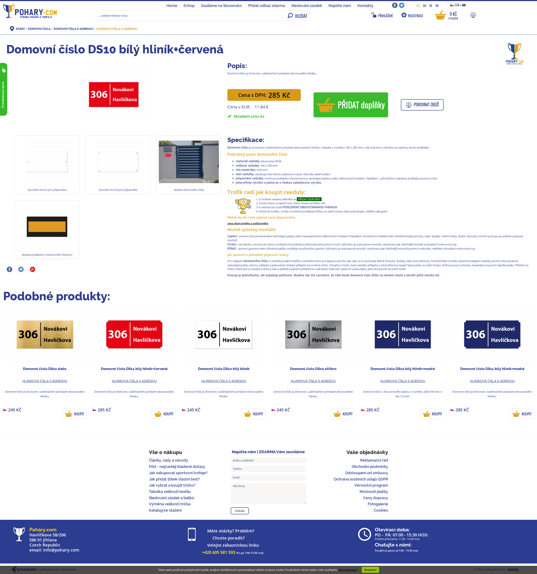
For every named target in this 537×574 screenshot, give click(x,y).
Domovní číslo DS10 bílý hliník (224, 369)
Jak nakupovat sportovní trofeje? (178, 473)
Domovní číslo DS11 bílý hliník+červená (134, 369)
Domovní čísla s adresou (73, 28)
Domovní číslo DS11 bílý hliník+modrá (492, 369)
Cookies (381, 510)
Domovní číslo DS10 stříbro (313, 369)
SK (424, 5)
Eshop (189, 5)
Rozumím (370, 570)
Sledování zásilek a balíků (171, 498)
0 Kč (453, 15)
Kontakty (365, 5)
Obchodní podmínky (370, 466)
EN (436, 5)
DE (430, 5)
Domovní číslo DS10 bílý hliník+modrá (402, 369)
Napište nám (339, 5)
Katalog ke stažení (165, 510)
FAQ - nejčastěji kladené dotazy (177, 466)
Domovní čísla (39, 28)
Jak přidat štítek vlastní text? (174, 479)
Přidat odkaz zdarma (266, 5)
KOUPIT (79, 413)
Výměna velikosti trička (169, 504)
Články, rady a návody (168, 460)
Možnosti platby (374, 491)
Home (171, 5)
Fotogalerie (378, 504)
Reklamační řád (374, 460)
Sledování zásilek (306, 5)
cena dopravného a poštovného (247, 223)
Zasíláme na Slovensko (221, 5)
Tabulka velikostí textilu (170, 491)
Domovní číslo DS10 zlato (44, 369)
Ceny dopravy (375, 498)
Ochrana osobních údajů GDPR (361, 479)
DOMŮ (20, 28)
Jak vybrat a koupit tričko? (172, 485)
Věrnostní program (371, 485)
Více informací (347, 570)
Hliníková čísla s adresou (116, 28)
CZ (418, 5)
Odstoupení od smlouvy (366, 473)
